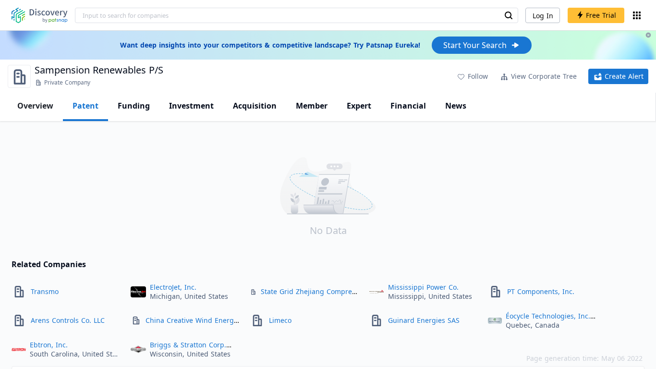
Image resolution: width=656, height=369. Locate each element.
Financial (408, 105)
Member (312, 105)
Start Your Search (475, 45)
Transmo (45, 291)
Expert (359, 105)
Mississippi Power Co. (423, 287)
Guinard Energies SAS (424, 320)
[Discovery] (40, 15)
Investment (191, 105)
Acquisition (255, 105)
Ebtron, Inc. (49, 344)
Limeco (280, 320)
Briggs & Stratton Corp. (188, 344)
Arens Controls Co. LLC (68, 320)
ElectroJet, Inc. (173, 287)
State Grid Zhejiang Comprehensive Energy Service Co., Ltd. (358, 291)
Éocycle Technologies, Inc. (548, 315)
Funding (134, 105)
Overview (35, 105)
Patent (85, 105)
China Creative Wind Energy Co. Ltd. (205, 320)
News (455, 105)
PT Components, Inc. (540, 291)
